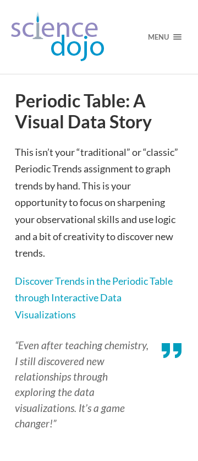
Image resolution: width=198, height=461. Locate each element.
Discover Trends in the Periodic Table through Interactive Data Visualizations (94, 298)
